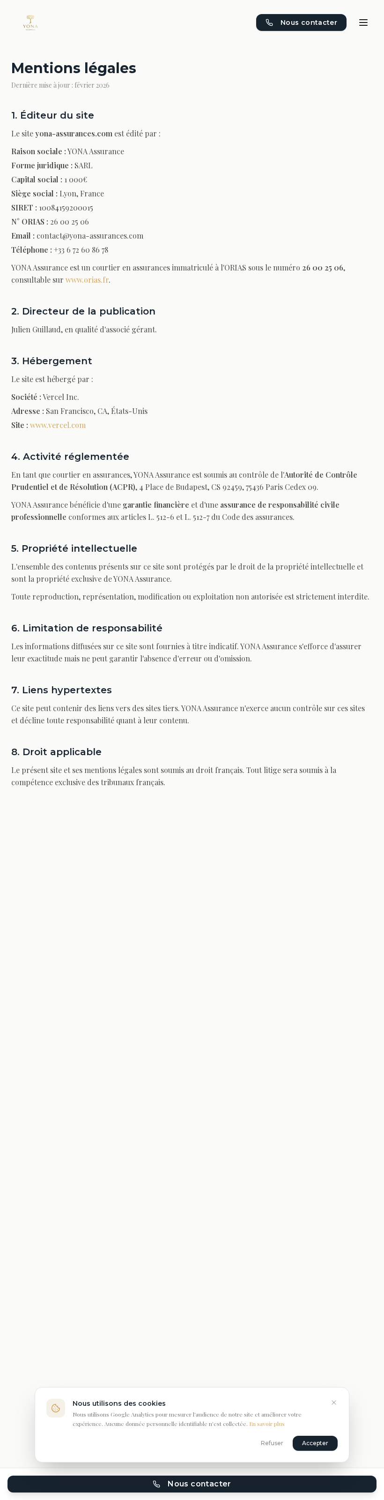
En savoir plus (267, 1423)
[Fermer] (334, 1402)
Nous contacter (309, 22)
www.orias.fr (87, 280)
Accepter (315, 1443)
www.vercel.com (58, 425)
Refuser (272, 1443)
